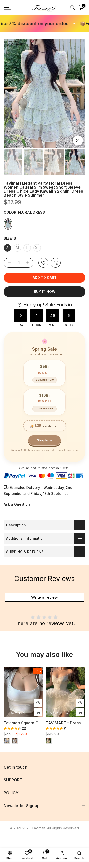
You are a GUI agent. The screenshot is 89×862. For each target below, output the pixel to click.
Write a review (44, 597)
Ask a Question (17, 504)
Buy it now (44, 291)
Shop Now (44, 440)
